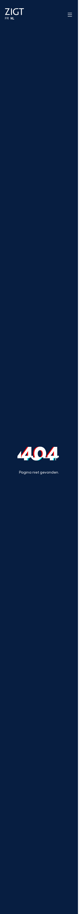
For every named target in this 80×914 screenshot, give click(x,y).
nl (12, 18)
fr (7, 18)
